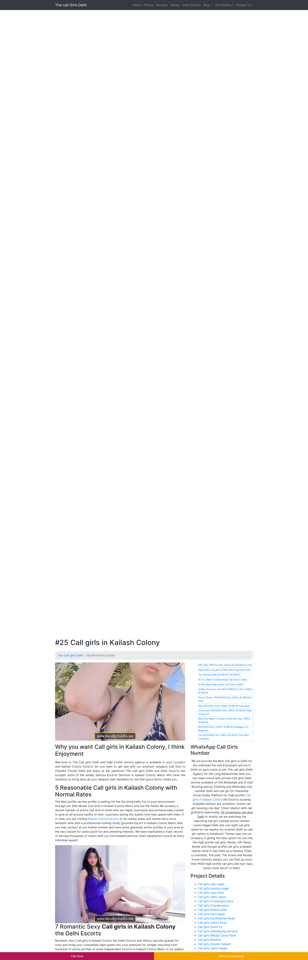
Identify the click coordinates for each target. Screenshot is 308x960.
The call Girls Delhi (71, 5)
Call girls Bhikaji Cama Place (217, 935)
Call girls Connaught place (215, 901)
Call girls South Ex (210, 927)
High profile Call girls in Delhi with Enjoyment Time (224, 670)
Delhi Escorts (192, 5)
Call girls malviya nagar (213, 888)
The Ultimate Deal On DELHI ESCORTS (219, 674)
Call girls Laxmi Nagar (212, 948)
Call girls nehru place (212, 897)
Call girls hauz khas (211, 892)
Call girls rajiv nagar (211, 884)
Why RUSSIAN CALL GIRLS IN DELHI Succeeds (224, 706)
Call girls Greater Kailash (214, 944)
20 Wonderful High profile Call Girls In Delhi (220, 684)
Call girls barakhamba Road (216, 918)
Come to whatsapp (231, 956)
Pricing (148, 5)
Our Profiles (223, 5)
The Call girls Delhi (70, 655)
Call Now (77, 956)
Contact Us (243, 5)
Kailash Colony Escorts (103, 819)
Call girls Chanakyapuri (213, 905)
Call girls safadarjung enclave (217, 931)
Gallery (175, 5)
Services (161, 5)
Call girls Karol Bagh (211, 914)
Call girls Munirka (209, 939)
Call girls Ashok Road (212, 922)
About (137, 5)
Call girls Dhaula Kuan (212, 909)
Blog (206, 5)
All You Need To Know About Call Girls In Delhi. (222, 679)
